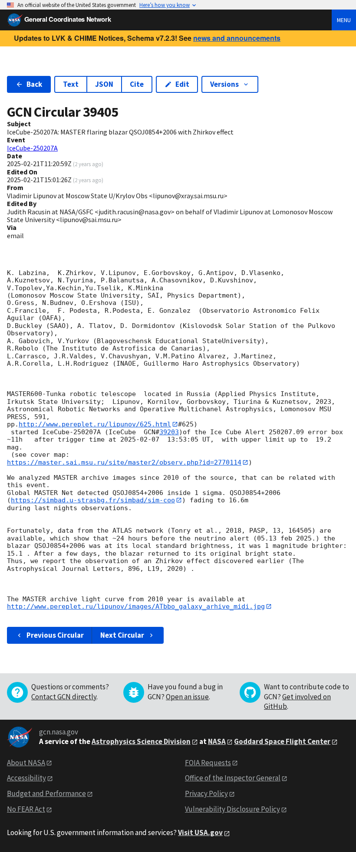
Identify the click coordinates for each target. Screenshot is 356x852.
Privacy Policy (206, 793)
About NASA (26, 762)
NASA (217, 741)
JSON (104, 84)
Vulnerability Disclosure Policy (232, 809)
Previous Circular (55, 635)
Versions (224, 84)
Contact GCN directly (63, 696)
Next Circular (122, 635)
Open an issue (187, 696)
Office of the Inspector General (232, 778)
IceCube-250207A (32, 148)
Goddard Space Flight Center (282, 741)
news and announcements (236, 38)
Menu (344, 20)
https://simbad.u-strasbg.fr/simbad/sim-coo (93, 500)
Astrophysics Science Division (141, 741)
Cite (137, 84)
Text (71, 84)
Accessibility (26, 778)
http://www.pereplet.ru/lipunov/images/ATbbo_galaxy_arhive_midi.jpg (136, 606)
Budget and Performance (46, 793)
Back (34, 84)
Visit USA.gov (200, 832)
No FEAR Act (26, 809)
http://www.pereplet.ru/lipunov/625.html (95, 424)
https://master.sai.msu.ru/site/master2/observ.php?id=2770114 (124, 462)
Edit (182, 84)
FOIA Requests (208, 762)
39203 (169, 432)
